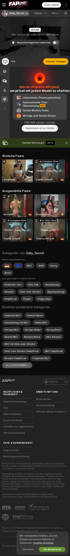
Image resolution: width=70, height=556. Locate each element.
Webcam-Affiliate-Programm (51, 411)
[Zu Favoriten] (5, 61)
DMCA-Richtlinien (12, 414)
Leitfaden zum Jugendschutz (18, 426)
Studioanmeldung (45, 405)
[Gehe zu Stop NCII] (23, 517)
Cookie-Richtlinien (12, 420)
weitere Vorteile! (45, 122)
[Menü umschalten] (4, 5)
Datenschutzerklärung (14, 401)
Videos (40, 13)
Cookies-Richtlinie (43, 543)
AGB (5, 408)
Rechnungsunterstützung (16, 456)
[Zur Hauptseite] (21, 5)
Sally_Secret (35, 253)
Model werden (43, 399)
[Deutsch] (7, 265)
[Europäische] (18, 265)
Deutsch (53, 381)
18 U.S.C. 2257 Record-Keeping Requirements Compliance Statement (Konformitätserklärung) (32, 529)
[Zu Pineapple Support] (6, 517)
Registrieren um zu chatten (39, 128)
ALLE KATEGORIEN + (17, 365)
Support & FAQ (10, 450)
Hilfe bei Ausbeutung (14, 433)
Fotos (59, 13)
